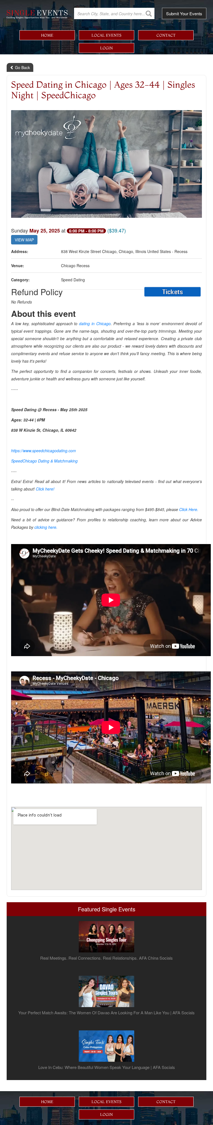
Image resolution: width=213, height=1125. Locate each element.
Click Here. (188, 509)
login (106, 47)
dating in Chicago (95, 323)
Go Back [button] (22, 67)
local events (106, 35)
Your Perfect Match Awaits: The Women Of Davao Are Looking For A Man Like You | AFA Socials (106, 1012)
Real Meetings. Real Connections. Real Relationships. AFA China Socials (106, 958)
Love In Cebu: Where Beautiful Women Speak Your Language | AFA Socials (106, 1067)
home (47, 35)
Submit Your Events (184, 13)
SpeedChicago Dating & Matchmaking (44, 461)
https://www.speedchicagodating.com (43, 450)
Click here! (45, 489)
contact (166, 35)
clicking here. (45, 527)
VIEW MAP (24, 239)
